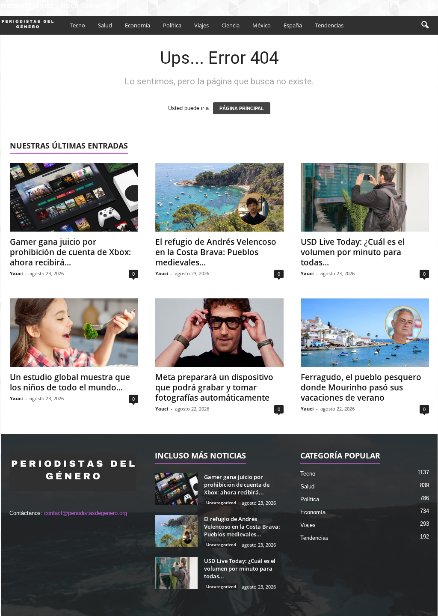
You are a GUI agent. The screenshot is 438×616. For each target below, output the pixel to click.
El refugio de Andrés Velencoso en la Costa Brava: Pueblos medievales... (215, 252)
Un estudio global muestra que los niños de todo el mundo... (70, 382)
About (68, 6)
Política (172, 25)
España (293, 25)
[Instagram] (405, 6)
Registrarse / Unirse (27, 6)
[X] (418, 6)
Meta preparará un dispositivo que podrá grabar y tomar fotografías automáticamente (214, 387)
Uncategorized (221, 503)
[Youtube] (431, 6)
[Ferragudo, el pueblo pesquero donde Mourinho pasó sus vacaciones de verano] (365, 332)
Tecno (77, 25)
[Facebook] (391, 6)
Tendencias (329, 25)
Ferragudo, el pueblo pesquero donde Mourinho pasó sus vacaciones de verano (361, 387)
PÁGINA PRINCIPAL (241, 108)
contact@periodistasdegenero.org (85, 513)
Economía (137, 25)
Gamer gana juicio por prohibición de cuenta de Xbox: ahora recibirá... (70, 252)
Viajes (201, 25)
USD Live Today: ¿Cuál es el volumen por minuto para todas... (353, 252)
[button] (424, 25)
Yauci (16, 273)
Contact (93, 6)
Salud (105, 25)
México (261, 25)
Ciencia (231, 25)
